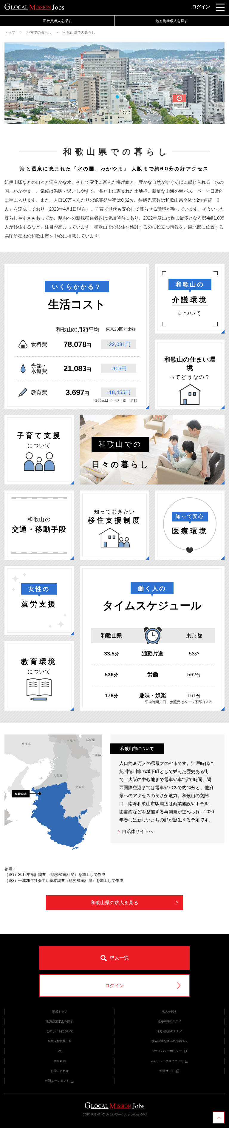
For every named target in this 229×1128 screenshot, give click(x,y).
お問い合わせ (60, 1071)
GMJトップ (59, 1011)
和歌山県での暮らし (79, 32)
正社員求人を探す (57, 21)
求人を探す (169, 1011)
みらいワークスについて (167, 1061)
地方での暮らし (39, 32)
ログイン (201, 6)
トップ (9, 32)
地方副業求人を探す (59, 1021)
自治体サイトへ (137, 831)
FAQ (60, 1051)
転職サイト (167, 1071)
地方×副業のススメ (169, 1031)
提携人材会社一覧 (60, 1041)
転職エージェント (57, 1080)
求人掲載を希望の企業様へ (169, 1041)
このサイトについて (59, 1031)
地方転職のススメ (169, 1021)
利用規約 (60, 1061)
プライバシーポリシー (167, 1051)
